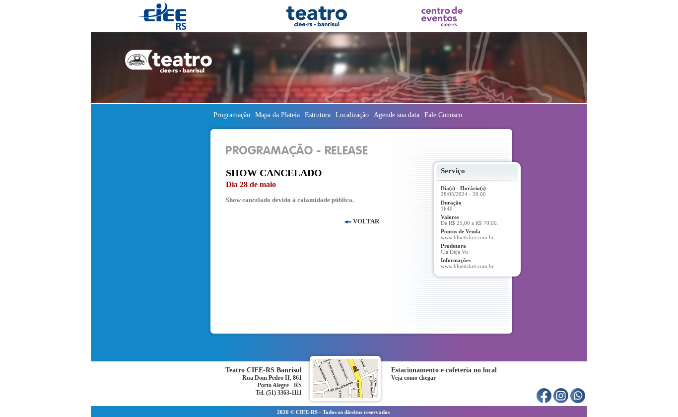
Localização (352, 115)
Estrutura (318, 115)
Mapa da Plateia (277, 115)
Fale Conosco (445, 115)
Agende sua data (396, 115)
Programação (231, 115)
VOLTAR (365, 221)
